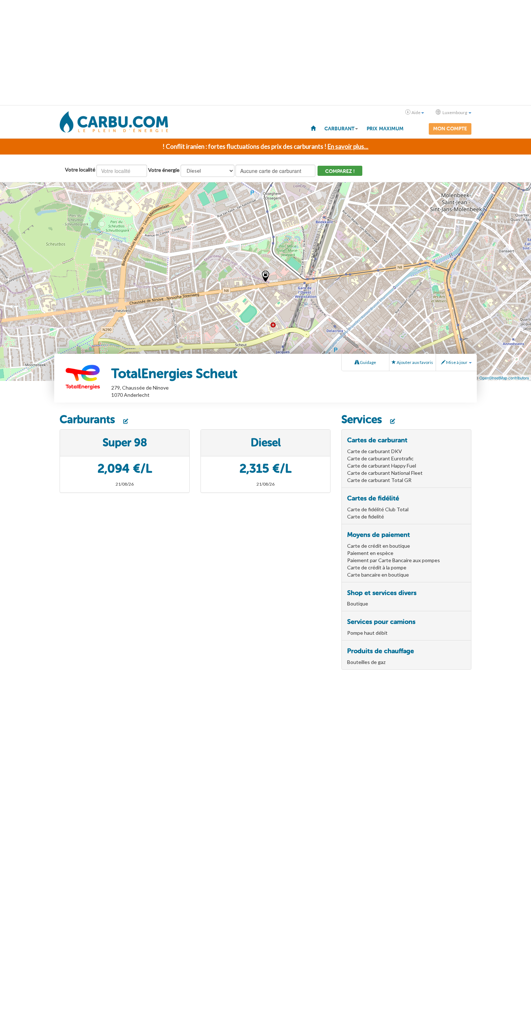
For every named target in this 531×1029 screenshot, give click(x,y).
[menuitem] (313, 128)
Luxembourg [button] (455, 112)
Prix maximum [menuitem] (385, 129)
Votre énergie (164, 170)
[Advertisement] (265, 52)
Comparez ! (340, 171)
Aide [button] (415, 112)
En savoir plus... (348, 146)
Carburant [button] (339, 129)
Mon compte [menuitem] (450, 129)
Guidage (367, 362)
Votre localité (80, 169)
